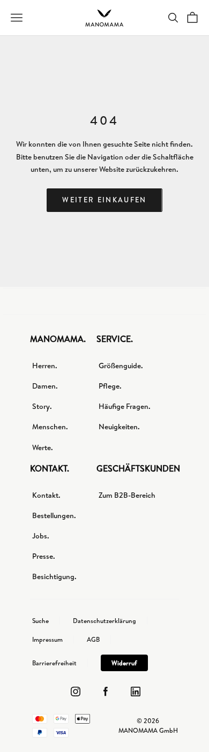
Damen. (45, 386)
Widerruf (124, 662)
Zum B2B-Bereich (127, 495)
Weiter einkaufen (104, 199)
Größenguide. (121, 365)
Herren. (44, 365)
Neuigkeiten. (119, 426)
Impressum (47, 639)
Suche (40, 621)
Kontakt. (46, 495)
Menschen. (50, 426)
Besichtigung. (54, 576)
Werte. (42, 447)
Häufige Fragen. (125, 406)
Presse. (43, 556)
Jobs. (40, 536)
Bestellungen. (54, 515)
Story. (42, 406)
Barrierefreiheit (54, 663)
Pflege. (110, 386)
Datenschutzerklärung (104, 621)
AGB (93, 639)
